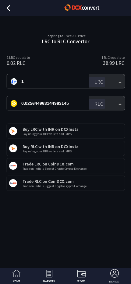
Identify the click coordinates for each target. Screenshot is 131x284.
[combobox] (106, 81)
